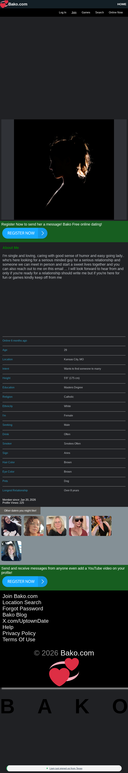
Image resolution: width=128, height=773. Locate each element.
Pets (5, 481)
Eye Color (8, 471)
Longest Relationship (15, 490)
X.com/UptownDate (25, 621)
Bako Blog (14, 615)
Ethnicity (7, 406)
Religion (7, 396)
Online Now (116, 12)
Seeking (7, 424)
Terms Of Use (18, 639)
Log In (62, 12)
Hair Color (8, 462)
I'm (4, 415)
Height (6, 378)
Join (74, 12)
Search (99, 12)
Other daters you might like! (20, 510)
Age (4, 350)
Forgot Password (22, 608)
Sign (5, 453)
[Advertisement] (64, 40)
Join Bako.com (20, 596)
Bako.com (77, 653)
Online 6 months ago (14, 340)
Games (86, 12)
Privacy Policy (19, 633)
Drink (5, 434)
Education (8, 387)
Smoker (7, 443)
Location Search (21, 602)
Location (7, 359)
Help (8, 627)
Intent (5, 368)
